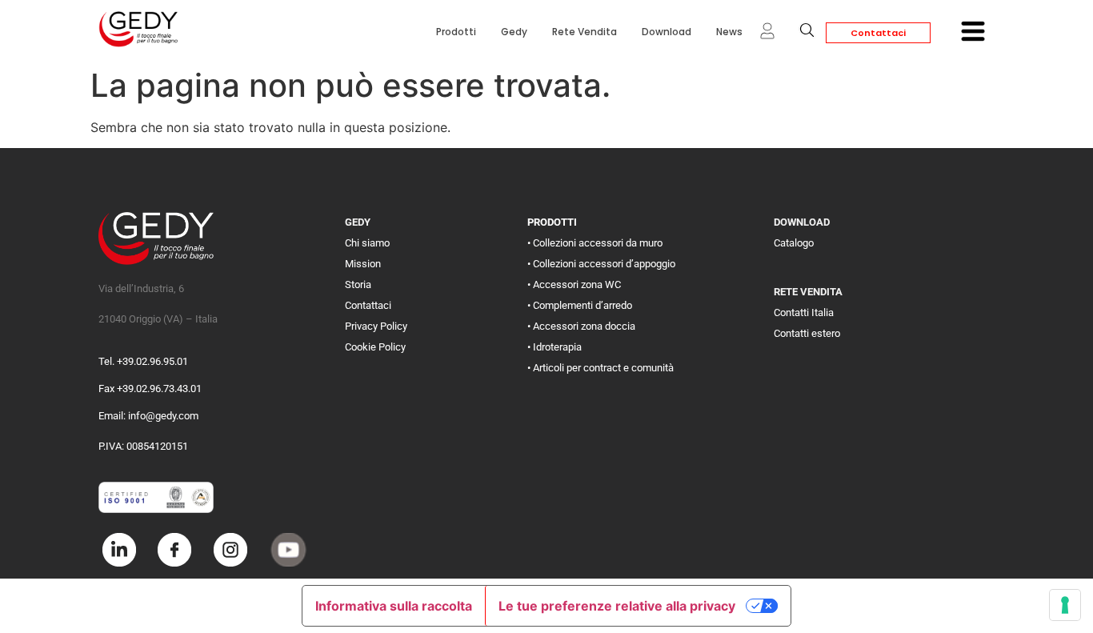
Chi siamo (367, 243)
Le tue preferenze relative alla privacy (616, 606)
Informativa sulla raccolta (393, 606)
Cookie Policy (375, 347)
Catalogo (794, 243)
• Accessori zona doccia (581, 326)
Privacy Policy (376, 326)
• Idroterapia (554, 347)
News (729, 31)
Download (666, 31)
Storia (358, 284)
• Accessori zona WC (574, 284)
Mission (363, 264)
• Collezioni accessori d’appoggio (601, 264)
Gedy (514, 31)
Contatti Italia (804, 312)
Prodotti (456, 31)
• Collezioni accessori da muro (595, 243)
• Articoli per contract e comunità (600, 368)
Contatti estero (807, 333)
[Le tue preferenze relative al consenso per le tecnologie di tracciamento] (1065, 605)
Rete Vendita (584, 31)
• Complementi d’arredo (579, 305)
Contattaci (878, 32)
